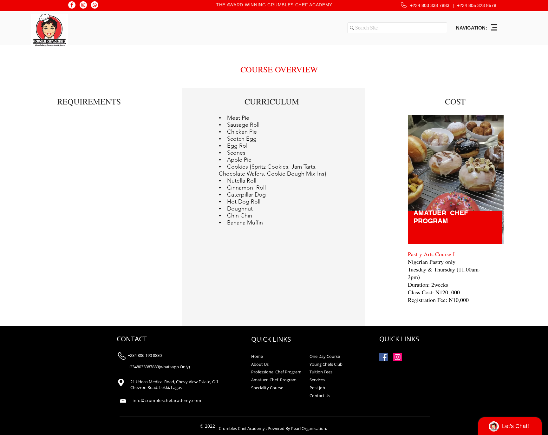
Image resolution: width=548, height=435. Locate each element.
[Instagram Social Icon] (397, 357)
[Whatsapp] (94, 5)
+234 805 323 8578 (476, 5)
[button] (494, 27)
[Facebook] (71, 5)
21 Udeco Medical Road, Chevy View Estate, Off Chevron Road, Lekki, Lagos (174, 384)
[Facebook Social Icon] (383, 357)
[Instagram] (83, 5)
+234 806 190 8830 (145, 355)
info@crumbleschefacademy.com (167, 400)
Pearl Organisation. (309, 428)
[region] (455, 214)
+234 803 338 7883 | (433, 5)
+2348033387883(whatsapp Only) (159, 367)
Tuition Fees (321, 372)
